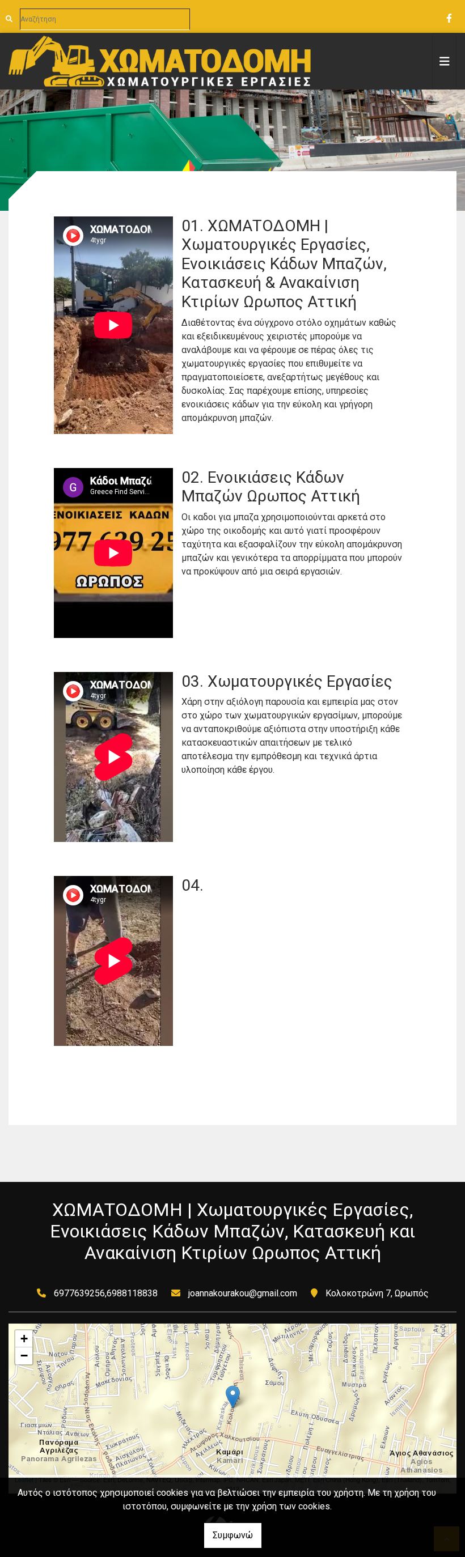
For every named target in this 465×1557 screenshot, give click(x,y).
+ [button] (24, 1338)
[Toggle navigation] (444, 61)
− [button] (24, 1355)
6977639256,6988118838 (106, 1293)
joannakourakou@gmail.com (242, 1293)
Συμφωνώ (233, 1535)
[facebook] (448, 17)
